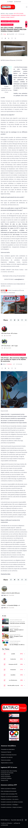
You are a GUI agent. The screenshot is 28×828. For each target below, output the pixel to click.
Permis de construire (6, 760)
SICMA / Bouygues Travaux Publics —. (16, 636)
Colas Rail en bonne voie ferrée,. (17, 623)
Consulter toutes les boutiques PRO (9, 794)
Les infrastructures (20, 621)
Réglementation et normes (7, 762)
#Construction (14, 21)
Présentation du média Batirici (8, 749)
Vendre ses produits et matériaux (8, 788)
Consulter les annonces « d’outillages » (9, 804)
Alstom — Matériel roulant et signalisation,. (16, 630)
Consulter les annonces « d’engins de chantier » (11, 807)
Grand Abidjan (13, 621)
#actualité (5, 21)
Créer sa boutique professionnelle (8, 791)
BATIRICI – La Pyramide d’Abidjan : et (11, 605)
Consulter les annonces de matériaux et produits (12, 802)
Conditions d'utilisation (6, 823)
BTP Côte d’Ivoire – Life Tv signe (10, 345)
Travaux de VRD (4, 780)
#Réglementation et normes (17, 354)
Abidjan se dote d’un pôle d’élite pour (11, 593)
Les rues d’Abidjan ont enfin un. (17, 644)
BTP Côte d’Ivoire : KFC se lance (9, 333)
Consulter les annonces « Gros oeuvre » (10, 799)
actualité (12, 626)
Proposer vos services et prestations (9, 796)
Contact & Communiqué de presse (8, 754)
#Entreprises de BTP (7, 24)
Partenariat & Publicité (6, 752)
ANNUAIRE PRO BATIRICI (7, 757)
